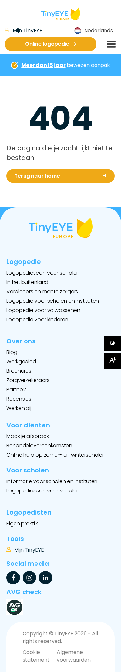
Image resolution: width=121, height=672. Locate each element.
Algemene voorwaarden (74, 656)
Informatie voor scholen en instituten (51, 481)
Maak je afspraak (27, 436)
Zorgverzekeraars (27, 380)
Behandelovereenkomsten (39, 445)
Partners (16, 389)
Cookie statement (36, 656)
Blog (11, 352)
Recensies (18, 399)
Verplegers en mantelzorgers (42, 291)
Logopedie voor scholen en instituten (52, 300)
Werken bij (18, 408)
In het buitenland (27, 282)
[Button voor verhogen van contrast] (112, 343)
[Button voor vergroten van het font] (112, 361)
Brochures (18, 371)
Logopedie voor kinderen (37, 319)
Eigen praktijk (22, 523)
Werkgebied (21, 361)
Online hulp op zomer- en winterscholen (56, 455)
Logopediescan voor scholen (42, 272)
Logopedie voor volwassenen (43, 310)
